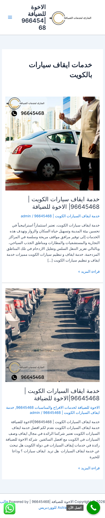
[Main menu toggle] (10, 17)
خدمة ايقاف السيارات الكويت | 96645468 (67, 216)
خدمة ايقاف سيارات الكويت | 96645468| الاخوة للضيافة (64, 203)
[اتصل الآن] (93, 507)
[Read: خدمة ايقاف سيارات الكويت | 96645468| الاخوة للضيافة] (52, 143)
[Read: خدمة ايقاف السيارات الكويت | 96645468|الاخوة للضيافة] (52, 335)
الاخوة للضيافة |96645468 (33, 17)
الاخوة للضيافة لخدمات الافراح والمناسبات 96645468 (58, 407)
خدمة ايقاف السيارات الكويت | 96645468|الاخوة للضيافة (62, 394)
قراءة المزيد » (89, 271)
